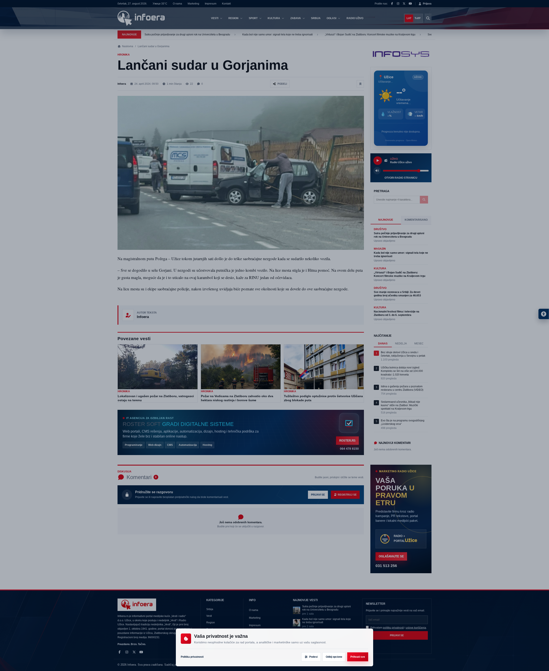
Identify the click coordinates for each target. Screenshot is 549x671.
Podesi (313, 656)
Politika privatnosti (192, 656)
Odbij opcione (334, 656)
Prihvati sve (357, 656)
